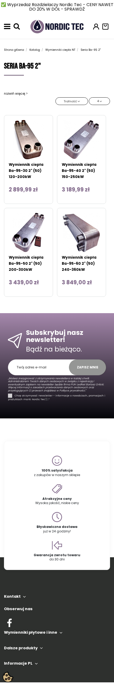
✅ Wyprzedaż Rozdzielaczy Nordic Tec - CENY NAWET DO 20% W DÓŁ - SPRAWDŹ (57, 7)
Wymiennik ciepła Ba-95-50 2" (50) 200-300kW (26, 263)
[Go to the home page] (57, 26)
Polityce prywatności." (72, 390)
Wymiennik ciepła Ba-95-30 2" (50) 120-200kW (26, 170)
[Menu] (7, 26)
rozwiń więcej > (16, 93)
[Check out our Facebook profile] (9, 622)
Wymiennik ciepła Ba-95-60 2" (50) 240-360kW (79, 263)
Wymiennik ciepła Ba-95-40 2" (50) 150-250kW (79, 170)
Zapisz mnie (87, 367)
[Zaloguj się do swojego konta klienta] (96, 27)
